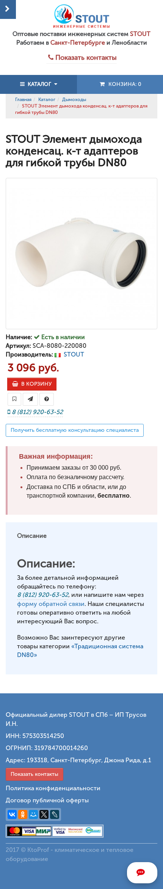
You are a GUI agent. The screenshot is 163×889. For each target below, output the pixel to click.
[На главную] (81, 16)
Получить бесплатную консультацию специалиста (75, 430)
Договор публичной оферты (47, 800)
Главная (23, 99)
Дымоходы (74, 99)
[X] (44, 814)
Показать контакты (34, 774)
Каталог (46, 99)
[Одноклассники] (22, 814)
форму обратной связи (51, 603)
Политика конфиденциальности (53, 788)
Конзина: (123, 84)
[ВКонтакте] (12, 814)
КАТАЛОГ (39, 84)
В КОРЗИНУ (35, 384)
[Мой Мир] (33, 814)
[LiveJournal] (54, 814)
